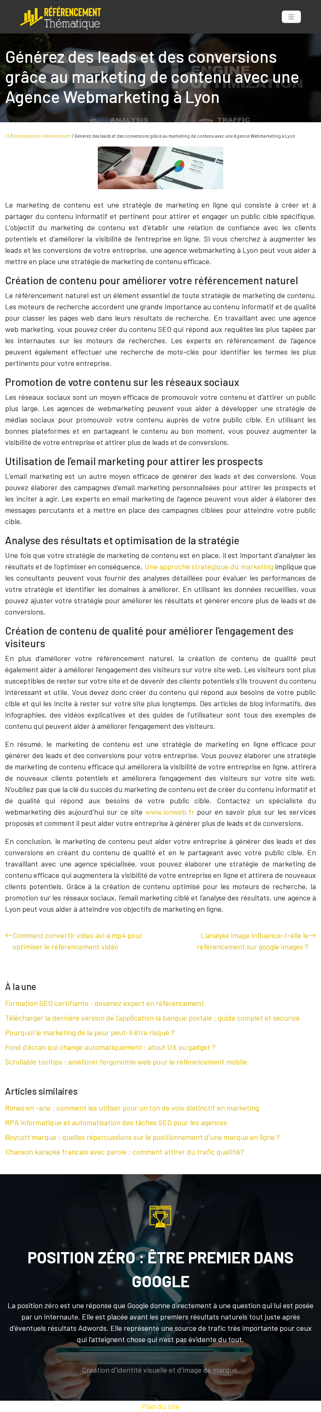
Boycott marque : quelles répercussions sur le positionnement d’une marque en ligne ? (142, 1137)
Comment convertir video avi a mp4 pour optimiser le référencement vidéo (78, 941)
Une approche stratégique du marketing (209, 566)
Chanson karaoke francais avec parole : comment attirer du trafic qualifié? (124, 1151)
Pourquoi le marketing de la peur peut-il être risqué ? (90, 1032)
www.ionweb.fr (169, 811)
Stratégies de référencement (42, 136)
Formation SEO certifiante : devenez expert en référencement (104, 1003)
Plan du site (160, 1406)
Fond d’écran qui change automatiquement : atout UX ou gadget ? (110, 1047)
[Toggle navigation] (291, 16)
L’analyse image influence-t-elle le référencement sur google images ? (252, 941)
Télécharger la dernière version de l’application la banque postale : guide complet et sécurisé (152, 1017)
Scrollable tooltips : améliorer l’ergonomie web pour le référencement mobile (126, 1061)
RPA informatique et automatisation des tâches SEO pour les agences (116, 1122)
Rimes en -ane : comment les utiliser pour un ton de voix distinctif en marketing (132, 1107)
